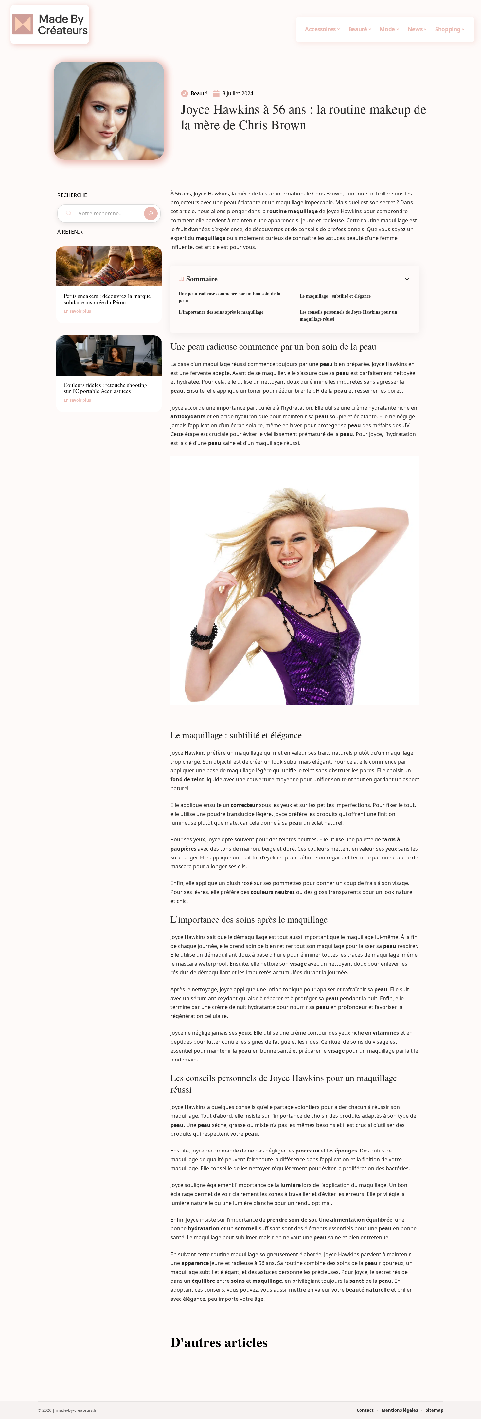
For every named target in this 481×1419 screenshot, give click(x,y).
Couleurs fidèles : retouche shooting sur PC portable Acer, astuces (105, 388)
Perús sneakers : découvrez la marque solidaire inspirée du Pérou (107, 299)
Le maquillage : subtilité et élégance (335, 295)
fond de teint (187, 779)
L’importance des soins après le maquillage (221, 311)
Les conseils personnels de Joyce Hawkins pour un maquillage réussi (348, 315)
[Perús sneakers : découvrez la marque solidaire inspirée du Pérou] (109, 266)
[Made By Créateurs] (49, 24)
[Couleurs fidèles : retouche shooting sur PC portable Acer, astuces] (109, 355)
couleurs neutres (273, 891)
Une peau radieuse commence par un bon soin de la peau (229, 297)
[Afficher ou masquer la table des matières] (314, 279)
